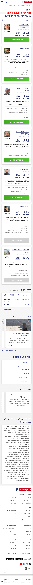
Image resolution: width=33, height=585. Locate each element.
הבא (11, 474)
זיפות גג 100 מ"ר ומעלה (22, 299)
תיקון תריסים (12, 554)
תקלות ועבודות (11, 511)
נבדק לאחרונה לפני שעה (23, 29)
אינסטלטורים (27, 526)
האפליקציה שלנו (26, 503)
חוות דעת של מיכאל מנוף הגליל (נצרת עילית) (18, 68)
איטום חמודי (24, 49)
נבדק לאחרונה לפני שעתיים (23, 92)
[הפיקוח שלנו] (2, 581)
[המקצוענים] (27, 2)
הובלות (29, 537)
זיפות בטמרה (25, 362)
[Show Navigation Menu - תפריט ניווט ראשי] (2, 2)
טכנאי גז (28, 551)
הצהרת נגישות (6, 579)
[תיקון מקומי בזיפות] (18, 325)
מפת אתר (28, 579)
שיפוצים (13, 548)
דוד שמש (28, 531)
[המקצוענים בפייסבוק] (24, 564)
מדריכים (29, 516)
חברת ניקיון (28, 545)
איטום (29, 523)
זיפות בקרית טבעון (24, 377)
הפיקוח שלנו (27, 500)
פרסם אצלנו (12, 500)
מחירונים (28, 511)
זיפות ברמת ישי (24, 381)
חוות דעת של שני (23, 152)
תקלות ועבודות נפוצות (21, 316)
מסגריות (13, 537)
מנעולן (14, 534)
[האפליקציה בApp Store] (10, 559)
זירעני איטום (24, 207)
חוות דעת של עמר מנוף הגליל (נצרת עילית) (17, 187)
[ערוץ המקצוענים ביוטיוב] (21, 564)
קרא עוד (26, 118)
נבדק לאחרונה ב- (22, 51)
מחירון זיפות (26, 290)
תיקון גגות (13, 551)
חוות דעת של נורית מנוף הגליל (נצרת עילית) (18, 226)
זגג (30, 540)
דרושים (14, 497)
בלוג (14, 513)
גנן (30, 528)
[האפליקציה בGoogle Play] (19, 559)
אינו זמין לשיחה (16, 240)
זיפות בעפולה (25, 373)
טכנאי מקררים (11, 531)
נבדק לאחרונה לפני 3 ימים (23, 209)
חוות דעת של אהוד (23, 270)
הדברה (29, 534)
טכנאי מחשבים (11, 526)
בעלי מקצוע (28, 5)
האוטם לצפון (24, 169)
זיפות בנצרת (25, 370)
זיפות (23, 5)
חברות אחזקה (27, 542)
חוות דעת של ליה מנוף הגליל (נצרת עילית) (17, 108)
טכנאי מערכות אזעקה (9, 528)
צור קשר (13, 503)
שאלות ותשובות (27, 513)
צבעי (14, 545)
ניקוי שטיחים (12, 542)
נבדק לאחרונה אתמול (24, 136)
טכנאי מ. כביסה (26, 554)
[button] (4, 20)
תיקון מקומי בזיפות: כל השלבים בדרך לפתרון (19, 334)
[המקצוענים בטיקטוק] (30, 564)
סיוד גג (27, 304)
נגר (15, 540)
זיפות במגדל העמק (23, 366)
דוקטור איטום (24, 25)
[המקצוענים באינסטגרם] (27, 564)
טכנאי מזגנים (12, 523)
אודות (29, 497)
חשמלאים (28, 548)
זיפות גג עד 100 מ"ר (23, 295)
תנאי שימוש (18, 579)
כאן (16, 480)
